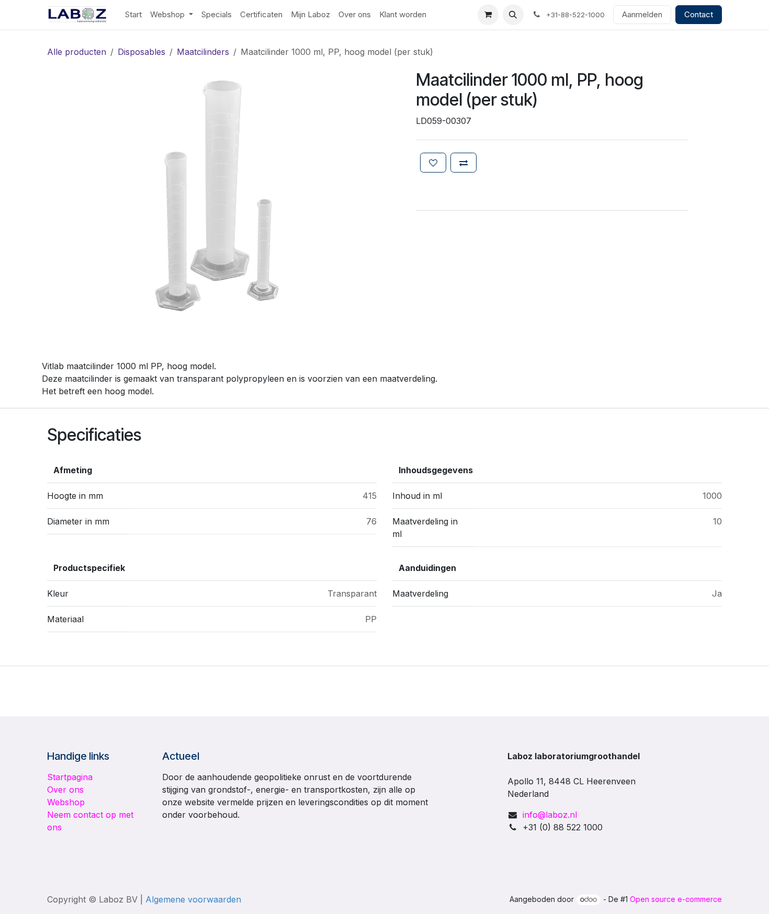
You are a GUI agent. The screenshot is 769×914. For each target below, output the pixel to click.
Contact (698, 14)
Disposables (141, 52)
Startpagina (70, 777)
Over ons (65, 789)
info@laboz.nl (550, 814)
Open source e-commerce (676, 899)
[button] (513, 14)
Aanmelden (642, 14)
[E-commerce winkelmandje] (488, 14)
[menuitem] (133, 15)
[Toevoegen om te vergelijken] (463, 163)
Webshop (66, 802)
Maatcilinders (203, 52)
